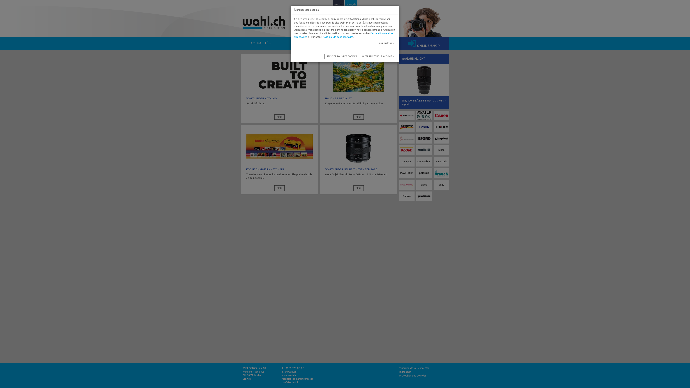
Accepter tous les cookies (378, 56)
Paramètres (386, 43)
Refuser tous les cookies (342, 56)
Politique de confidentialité (338, 37)
